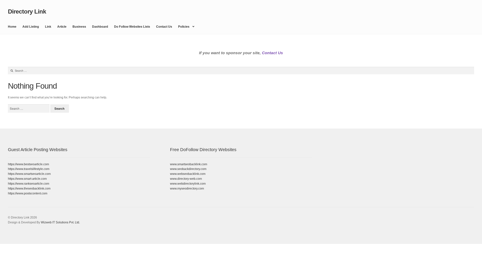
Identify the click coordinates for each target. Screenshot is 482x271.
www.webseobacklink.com (187, 173)
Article (61, 26)
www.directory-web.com (186, 178)
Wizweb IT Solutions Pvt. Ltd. (60, 222)
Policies (183, 26)
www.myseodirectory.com (187, 188)
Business (79, 26)
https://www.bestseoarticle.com (28, 164)
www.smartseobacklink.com (188, 164)
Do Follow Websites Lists (132, 26)
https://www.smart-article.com (27, 178)
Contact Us (164, 26)
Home (12, 26)
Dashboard (100, 26)
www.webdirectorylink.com (188, 183)
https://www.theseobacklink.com (29, 188)
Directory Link (27, 11)
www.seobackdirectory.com (188, 169)
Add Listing (30, 26)
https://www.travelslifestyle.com (28, 169)
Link (48, 26)
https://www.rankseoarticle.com (28, 183)
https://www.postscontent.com (27, 193)
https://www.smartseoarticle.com (29, 173)
